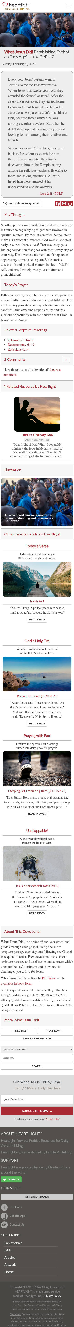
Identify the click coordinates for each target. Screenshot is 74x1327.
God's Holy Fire (37, 640)
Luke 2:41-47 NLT (51, 193)
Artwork (10, 1264)
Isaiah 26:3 (37, 601)
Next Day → (54, 1030)
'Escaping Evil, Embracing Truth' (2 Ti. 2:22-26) (37, 791)
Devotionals (13, 1243)
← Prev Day (18, 1030)
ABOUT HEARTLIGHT (21, 1133)
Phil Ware (48, 978)
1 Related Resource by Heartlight (30, 386)
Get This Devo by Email (24, 203)
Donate (11, 1180)
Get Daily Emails (37, 1196)
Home (9, 1272)
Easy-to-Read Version (39, 1305)
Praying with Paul (37, 735)
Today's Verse (37, 546)
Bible (8, 1250)
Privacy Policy (52, 1118)
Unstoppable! (37, 830)
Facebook (15, 1207)
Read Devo (37, 619)
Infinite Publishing (58, 1152)
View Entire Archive (37, 1038)
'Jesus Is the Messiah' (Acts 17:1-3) (37, 886)
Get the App (17, 1216)
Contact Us (16, 1224)
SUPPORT (10, 1160)
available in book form (16, 983)
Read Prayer (37, 813)
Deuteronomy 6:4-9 (21, 344)
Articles (9, 1257)
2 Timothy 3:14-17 (20, 340)
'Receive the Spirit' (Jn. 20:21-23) (37, 696)
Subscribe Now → (37, 1111)
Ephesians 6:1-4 (19, 349)
